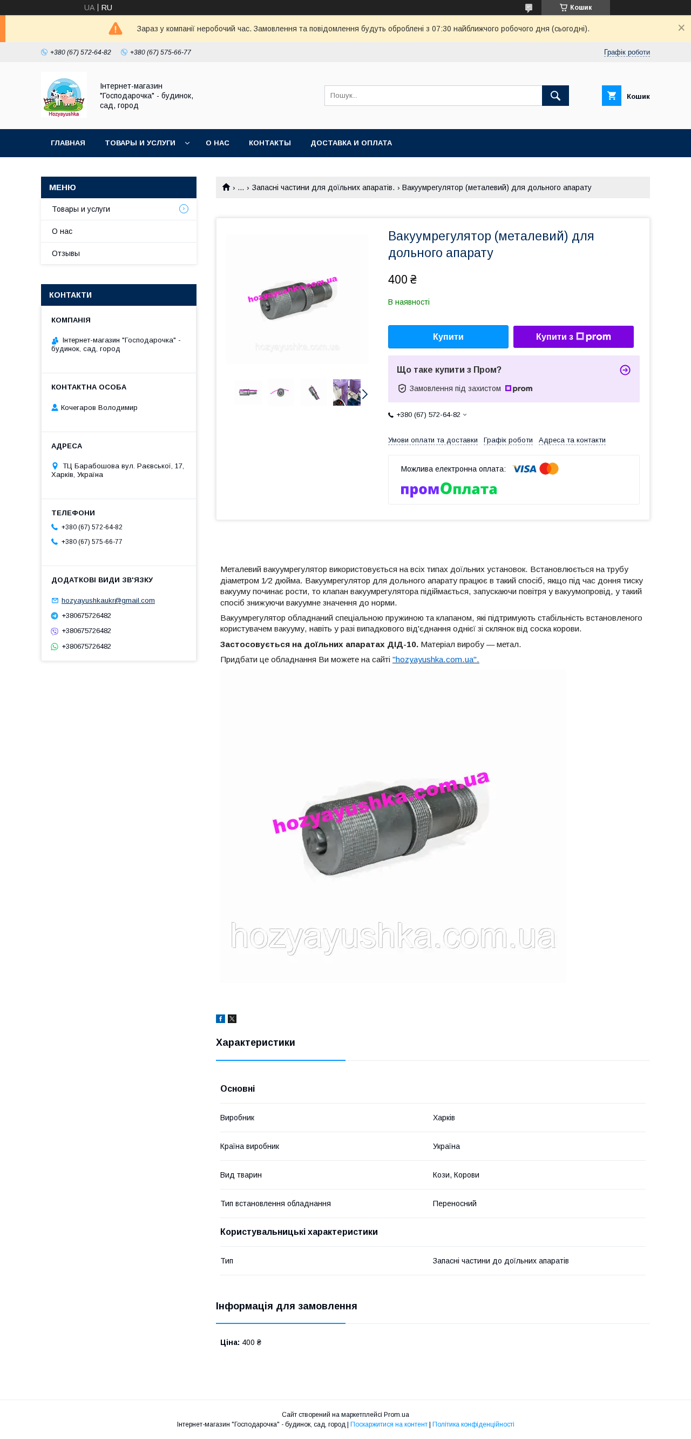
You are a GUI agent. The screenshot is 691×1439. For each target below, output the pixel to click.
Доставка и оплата (351, 143)
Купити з (554, 336)
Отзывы (66, 253)
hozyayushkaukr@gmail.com (108, 600)
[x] (232, 1020)
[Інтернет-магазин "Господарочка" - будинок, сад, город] (64, 115)
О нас (217, 143)
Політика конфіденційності (473, 1424)
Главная (68, 143)
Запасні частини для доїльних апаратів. (323, 187)
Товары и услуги (140, 143)
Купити (448, 336)
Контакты (270, 143)
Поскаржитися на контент (389, 1424)
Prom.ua (396, 1414)
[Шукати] (555, 95)
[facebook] (220, 1020)
